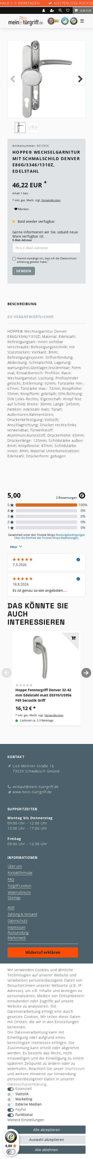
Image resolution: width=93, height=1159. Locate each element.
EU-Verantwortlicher (30, 316)
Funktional (24, 1115)
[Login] (44, 10)
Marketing (23, 1099)
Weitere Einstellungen (25, 1120)
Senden (23, 271)
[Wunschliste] (68, 10)
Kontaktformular (20, 872)
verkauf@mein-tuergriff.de (36, 786)
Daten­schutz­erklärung (26, 1084)
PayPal (20, 1110)
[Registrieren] (52, 10)
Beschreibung (22, 303)
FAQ (11, 879)
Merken (23, 209)
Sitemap (14, 897)
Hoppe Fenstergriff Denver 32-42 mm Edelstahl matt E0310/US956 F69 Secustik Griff (43, 695)
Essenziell (23, 1089)
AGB (11, 907)
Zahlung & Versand (22, 914)
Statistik (22, 1094)
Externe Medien (28, 1104)
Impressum (16, 927)
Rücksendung (18, 932)
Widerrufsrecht (19, 892)
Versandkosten (51, 200)
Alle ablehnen (46, 1149)
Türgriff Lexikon (19, 885)
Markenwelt (17, 937)
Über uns (15, 866)
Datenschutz (17, 920)
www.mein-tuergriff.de (32, 791)
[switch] (10, 1152)
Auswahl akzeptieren (46, 1139)
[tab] (46, 304)
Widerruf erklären (43, 952)
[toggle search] (60, 10)
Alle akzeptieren (46, 1129)
